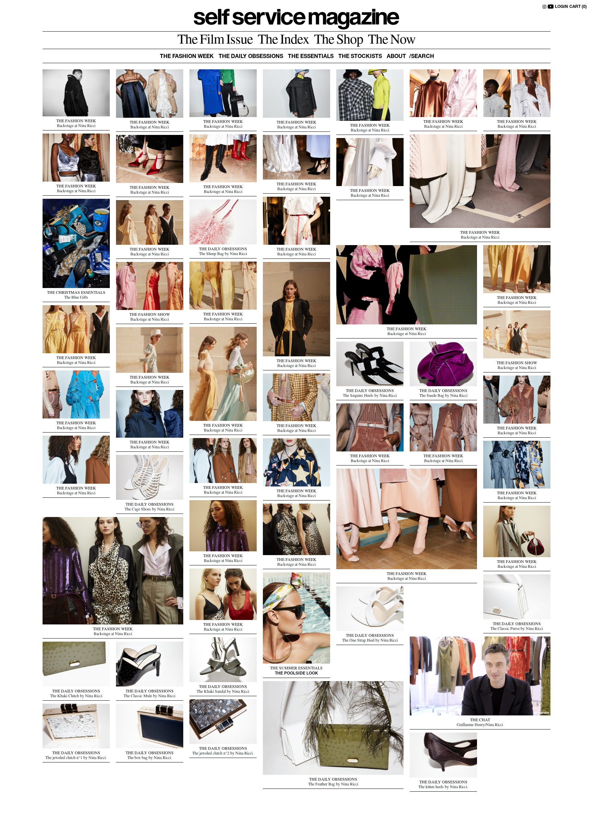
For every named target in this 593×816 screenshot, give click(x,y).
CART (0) (578, 7)
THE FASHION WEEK (76, 121)
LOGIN (561, 7)
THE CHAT (480, 721)
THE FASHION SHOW (149, 315)
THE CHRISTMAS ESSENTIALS (76, 293)
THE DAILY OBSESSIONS (223, 250)
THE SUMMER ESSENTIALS (296, 669)
